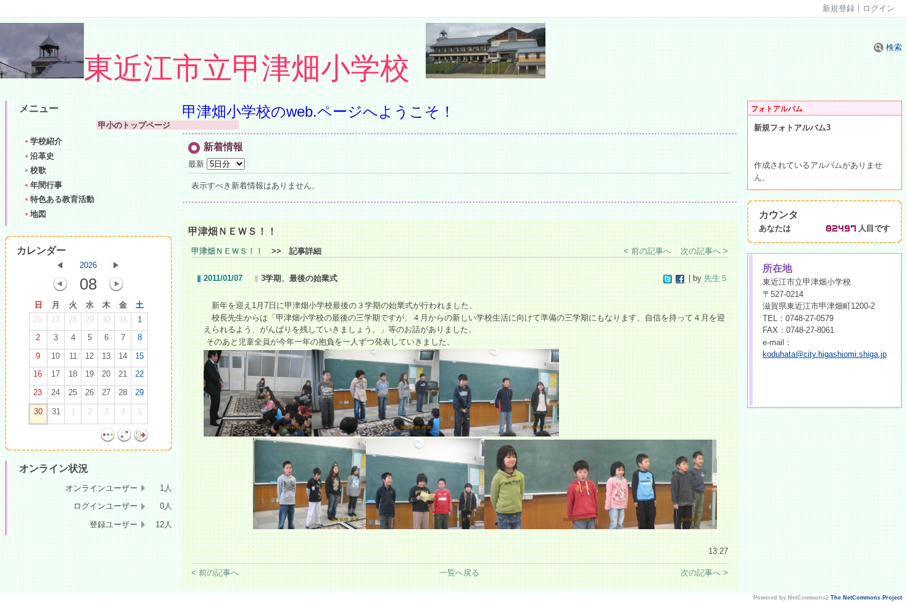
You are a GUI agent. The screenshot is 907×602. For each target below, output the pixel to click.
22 (139, 373)
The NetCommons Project (866, 598)
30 (106, 319)
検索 (893, 47)
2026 (88, 265)
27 (55, 319)
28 (72, 319)
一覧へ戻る (459, 572)
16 (37, 373)
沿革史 (42, 156)
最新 (197, 164)
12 (89, 356)
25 (72, 392)
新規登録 (838, 8)
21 (122, 373)
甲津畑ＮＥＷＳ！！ (227, 251)
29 (89, 319)
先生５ (716, 278)
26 (37, 319)
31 (122, 319)
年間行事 (46, 185)
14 (122, 356)
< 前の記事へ (647, 251)
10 (55, 356)
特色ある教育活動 (62, 199)
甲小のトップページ (167, 125)
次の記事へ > (704, 251)
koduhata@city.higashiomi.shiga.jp (825, 354)
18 (72, 373)
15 (139, 356)
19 (89, 373)
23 (37, 392)
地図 (38, 214)
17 (55, 373)
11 (73, 356)
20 (106, 373)
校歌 (38, 170)
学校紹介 (46, 141)
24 (55, 392)
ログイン (879, 8)
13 (106, 356)
